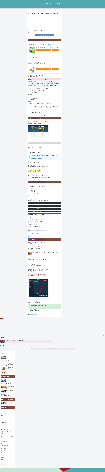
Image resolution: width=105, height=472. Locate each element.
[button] (13, 353)
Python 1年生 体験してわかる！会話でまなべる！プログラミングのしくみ (40, 44)
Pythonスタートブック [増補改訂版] (34, 63)
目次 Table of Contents (43, 35)
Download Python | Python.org (35, 123)
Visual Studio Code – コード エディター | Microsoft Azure (39, 261)
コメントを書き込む (52, 348)
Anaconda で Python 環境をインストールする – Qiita (41, 158)
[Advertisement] (44, 23)
